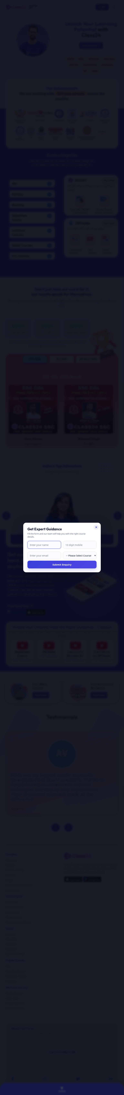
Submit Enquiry (62, 564)
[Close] (96, 527)
